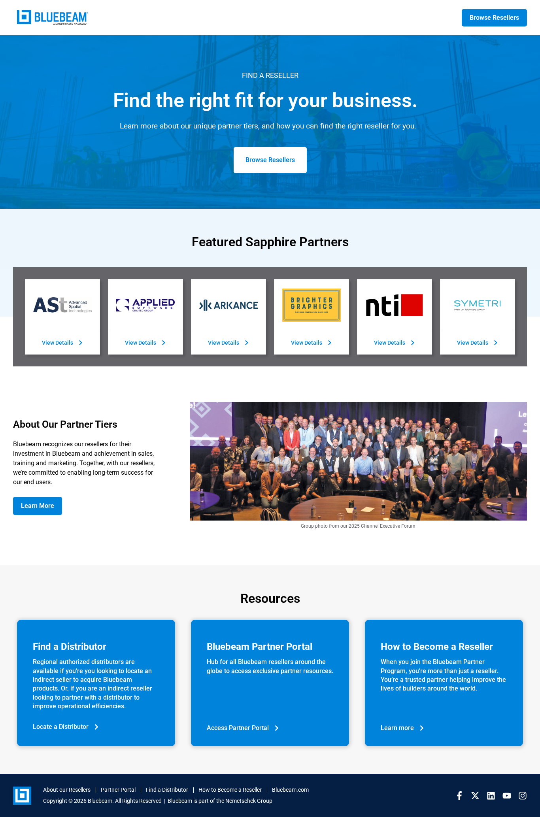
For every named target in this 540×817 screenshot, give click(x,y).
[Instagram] (522, 795)
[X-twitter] (475, 795)
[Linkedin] (491, 795)
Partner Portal (118, 790)
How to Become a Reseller (230, 790)
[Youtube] (506, 795)
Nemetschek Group (248, 801)
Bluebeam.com (290, 790)
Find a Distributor (167, 790)
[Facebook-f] (459, 795)
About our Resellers (67, 790)
